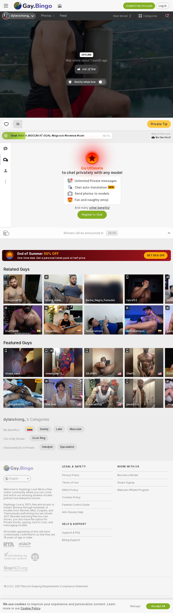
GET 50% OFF (156, 255)
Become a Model (127, 475)
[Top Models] (59, 5)
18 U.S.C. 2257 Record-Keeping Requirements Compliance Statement (46, 586)
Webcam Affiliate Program (133, 490)
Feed (63, 16)
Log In (162, 5)
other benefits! (99, 207)
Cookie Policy (30, 608)
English (13, 478)
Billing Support (71, 540)
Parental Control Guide (75, 504)
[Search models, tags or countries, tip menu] (167, 15)
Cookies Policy (71, 497)
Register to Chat (92, 214)
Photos (48, 16)
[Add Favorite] (6, 124)
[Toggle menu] (6, 5)
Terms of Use (70, 482)
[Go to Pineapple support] (35, 557)
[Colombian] (29, 429)
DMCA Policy (70, 490)
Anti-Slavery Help (72, 512)
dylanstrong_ (14, 419)
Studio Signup (126, 482)
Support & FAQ (71, 532)
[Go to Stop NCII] (16, 568)
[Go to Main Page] (33, 5)
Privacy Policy (70, 475)
